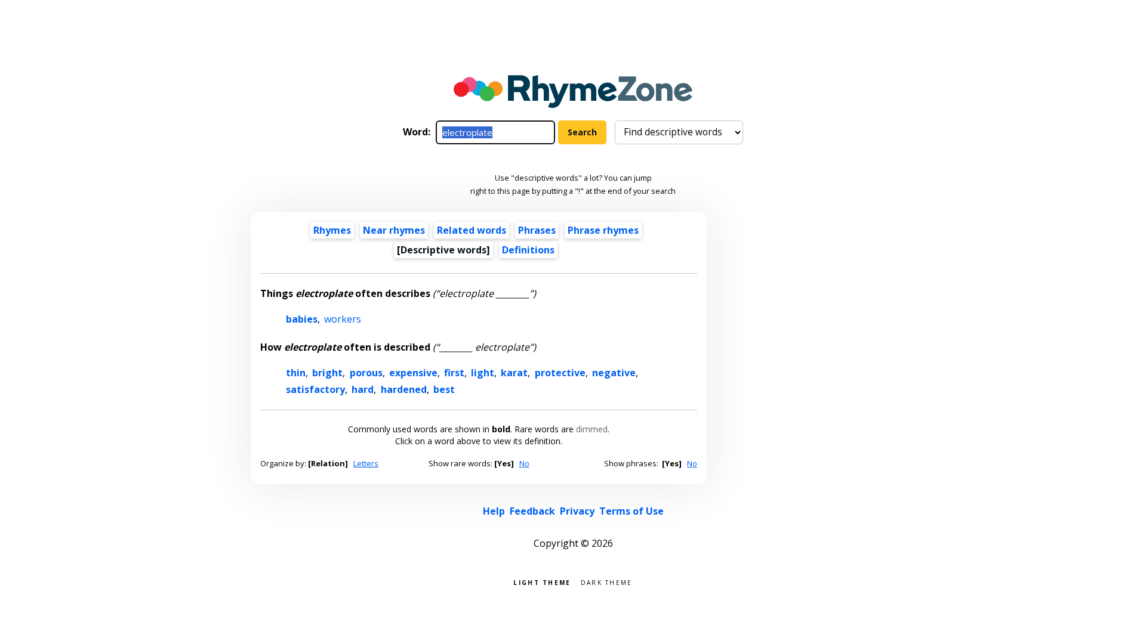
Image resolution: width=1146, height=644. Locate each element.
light (482, 372)
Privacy (577, 511)
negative (614, 372)
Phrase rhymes (603, 230)
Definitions (528, 249)
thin (296, 372)
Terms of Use (631, 511)
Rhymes (332, 230)
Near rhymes (394, 230)
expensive (413, 372)
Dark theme (607, 581)
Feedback (532, 511)
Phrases (537, 230)
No (524, 463)
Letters (365, 463)
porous (366, 372)
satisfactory (315, 389)
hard (363, 389)
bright (327, 372)
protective (560, 372)
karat (514, 372)
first (454, 372)
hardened (404, 389)
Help (494, 511)
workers (342, 319)
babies (302, 319)
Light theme (542, 581)
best (444, 389)
